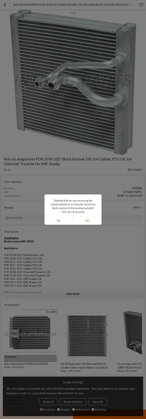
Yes (87, 220)
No (58, 220)
